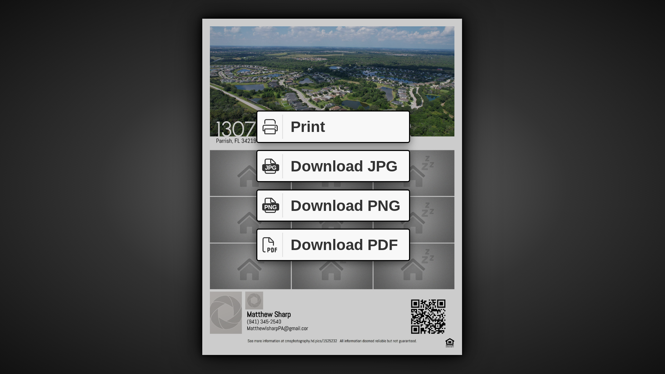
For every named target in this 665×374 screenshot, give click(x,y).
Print (308, 126)
